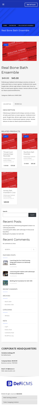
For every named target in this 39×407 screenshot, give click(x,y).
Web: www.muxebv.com (8, 371)
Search (5, 211)
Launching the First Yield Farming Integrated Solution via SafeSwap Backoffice (20, 262)
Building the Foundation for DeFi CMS (13, 234)
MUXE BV (19, 394)
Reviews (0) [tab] (18, 104)
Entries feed (8, 329)
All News (7, 316)
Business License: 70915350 (9, 363)
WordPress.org (9, 336)
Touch (31, 4)
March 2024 (8, 301)
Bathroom (11, 95)
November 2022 (9, 304)
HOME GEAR (17, 95)
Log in (6, 326)
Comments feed (9, 333)
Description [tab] (7, 104)
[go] (33, 250)
